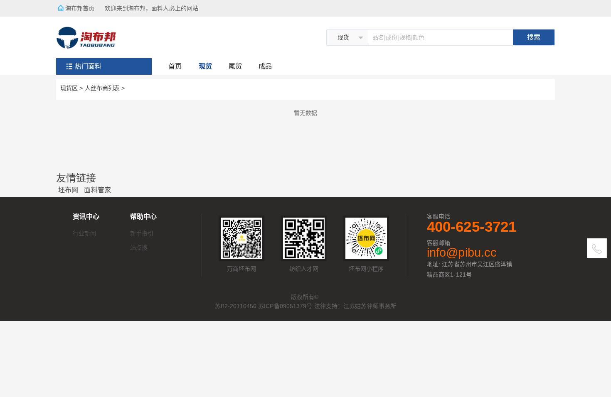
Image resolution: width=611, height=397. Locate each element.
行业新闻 (84, 233)
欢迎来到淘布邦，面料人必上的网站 (154, 8)
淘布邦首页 (80, 8)
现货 (205, 66)
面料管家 (97, 190)
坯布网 (68, 190)
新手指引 (141, 233)
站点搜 (139, 247)
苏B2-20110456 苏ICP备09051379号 (264, 306)
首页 (175, 66)
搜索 (533, 37)
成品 (265, 66)
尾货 (235, 66)
